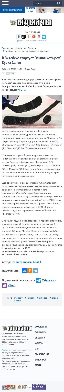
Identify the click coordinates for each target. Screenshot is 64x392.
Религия (39, 365)
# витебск (42, 297)
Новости (18, 48)
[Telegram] (35, 270)
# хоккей (30, 297)
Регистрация (35, 32)
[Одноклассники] (29, 270)
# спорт (18, 297)
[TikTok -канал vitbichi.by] (23, 38)
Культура (39, 343)
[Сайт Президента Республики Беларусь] (9, 388)
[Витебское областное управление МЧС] (39, 388)
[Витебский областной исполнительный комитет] (24, 388)
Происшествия (42, 354)
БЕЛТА (22, 89)
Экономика (40, 332)
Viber (11, 285)
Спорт (30, 48)
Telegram (48, 280)
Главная (5, 48)
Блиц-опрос (40, 359)
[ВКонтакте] (24, 270)
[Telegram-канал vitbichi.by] (44, 38)
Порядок (5, 350)
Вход (26, 32)
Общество (40, 337)
